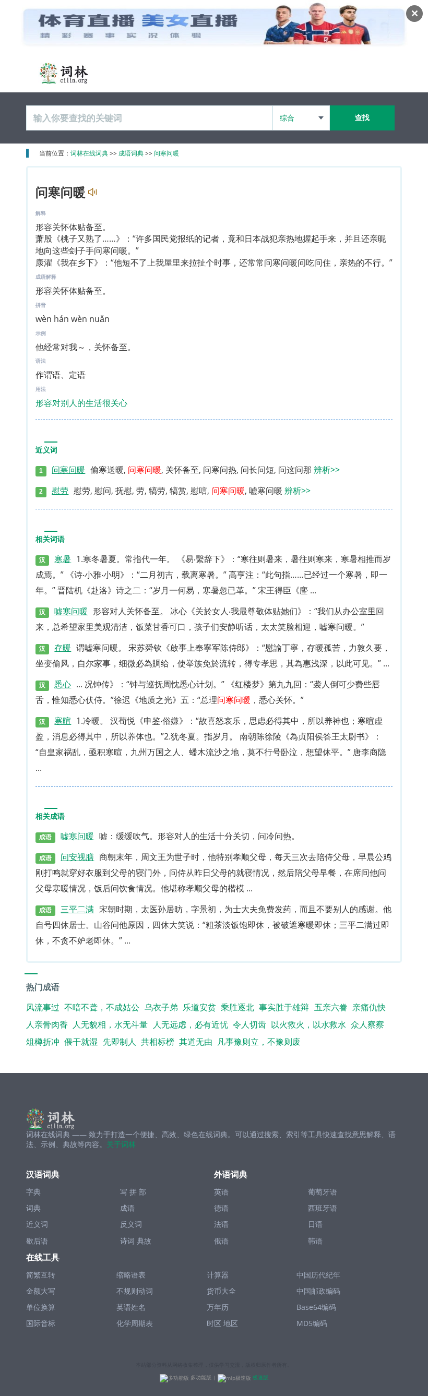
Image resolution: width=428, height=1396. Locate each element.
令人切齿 (249, 1024)
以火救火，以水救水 (308, 1024)
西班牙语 (322, 1208)
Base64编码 (316, 1307)
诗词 (127, 1241)
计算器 (218, 1275)
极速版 (260, 1377)
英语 (221, 1192)
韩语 (315, 1241)
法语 (221, 1224)
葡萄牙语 (322, 1192)
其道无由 (195, 1041)
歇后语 (37, 1241)
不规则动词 (134, 1291)
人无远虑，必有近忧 (190, 1024)
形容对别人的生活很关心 (81, 403)
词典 (33, 1208)
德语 (221, 1208)
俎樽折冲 (43, 1041)
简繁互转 (40, 1275)
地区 (230, 1323)
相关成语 (50, 816)
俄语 (221, 1241)
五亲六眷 (331, 1007)
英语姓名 (131, 1307)
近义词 (46, 450)
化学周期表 (134, 1323)
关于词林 (121, 1144)
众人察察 (367, 1024)
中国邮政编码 (318, 1291)
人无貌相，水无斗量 (110, 1024)
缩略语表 (131, 1275)
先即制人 (119, 1041)
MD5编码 (311, 1323)
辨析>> (327, 469)
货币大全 (221, 1291)
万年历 (218, 1307)
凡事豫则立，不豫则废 (259, 1041)
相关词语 (50, 539)
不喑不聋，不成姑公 (101, 1007)
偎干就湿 (81, 1041)
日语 (315, 1224)
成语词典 (131, 153)
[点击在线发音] (91, 192)
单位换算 (40, 1307)
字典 (33, 1192)
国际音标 (40, 1323)
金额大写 (40, 1291)
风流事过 (43, 1007)
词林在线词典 (89, 153)
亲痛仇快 (369, 1007)
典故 (144, 1241)
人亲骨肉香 (47, 1024)
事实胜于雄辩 (284, 1007)
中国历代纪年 (318, 1275)
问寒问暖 (166, 153)
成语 (127, 1208)
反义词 (131, 1224)
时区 (214, 1323)
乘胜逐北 (237, 1007)
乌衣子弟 (161, 1007)
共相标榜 (157, 1041)
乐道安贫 (199, 1007)
